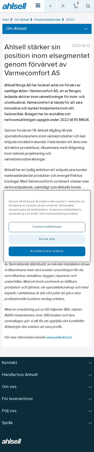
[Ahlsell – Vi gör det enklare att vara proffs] (14, 6)
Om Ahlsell (21, 20)
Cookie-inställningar (46, 227)
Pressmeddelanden (47, 20)
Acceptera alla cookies (47, 251)
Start (5, 20)
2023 (70, 20)
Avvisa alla (47, 239)
